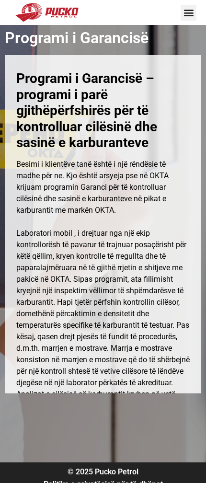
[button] (188, 13)
